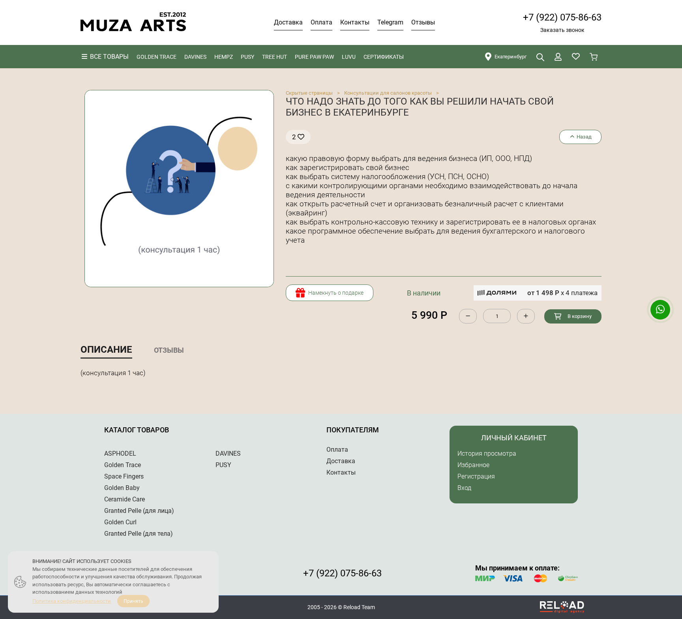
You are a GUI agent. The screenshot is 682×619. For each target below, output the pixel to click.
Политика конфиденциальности (71, 601)
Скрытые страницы (309, 93)
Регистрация (476, 476)
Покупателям (352, 430)
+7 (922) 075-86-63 (562, 17)
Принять (133, 601)
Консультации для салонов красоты (388, 93)
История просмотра (486, 453)
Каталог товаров (136, 430)
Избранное (473, 465)
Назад (583, 137)
